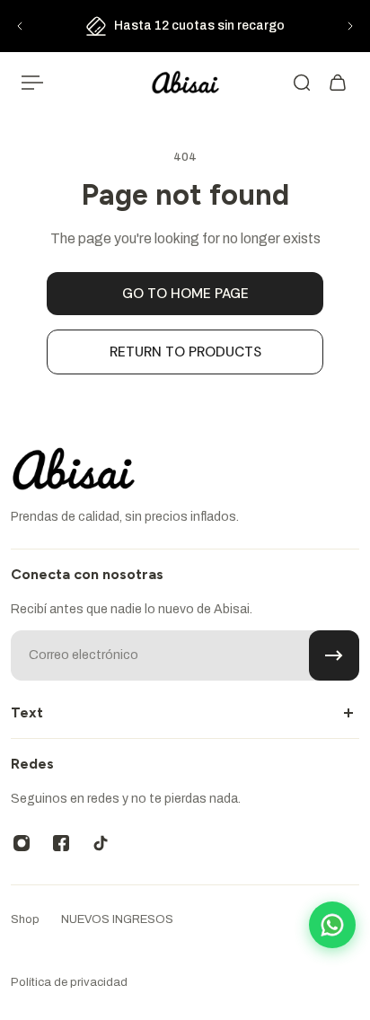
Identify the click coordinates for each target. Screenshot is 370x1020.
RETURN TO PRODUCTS (185, 352)
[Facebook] (61, 843)
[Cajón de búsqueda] (302, 82)
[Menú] (32, 82)
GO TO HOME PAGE (185, 294)
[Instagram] (21, 843)
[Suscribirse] (334, 655)
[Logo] (185, 83)
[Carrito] (338, 82)
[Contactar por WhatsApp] (332, 924)
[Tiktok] (100, 843)
